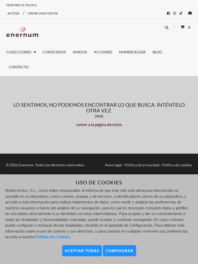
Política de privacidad (142, 165)
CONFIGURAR (119, 250)
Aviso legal (113, 165)
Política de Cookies (52, 237)
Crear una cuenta (43, 13)
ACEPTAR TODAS (82, 250)
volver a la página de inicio (99, 124)
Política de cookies (177, 165)
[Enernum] (22, 31)
